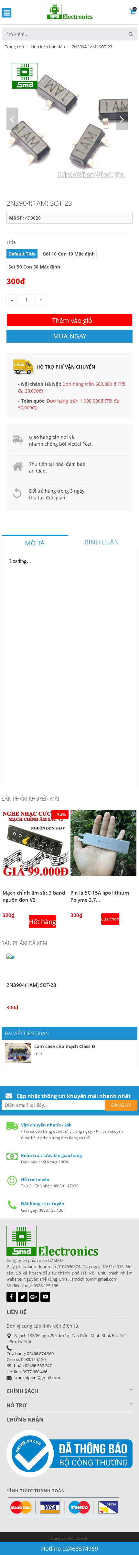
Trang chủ (14, 47)
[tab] (35, 542)
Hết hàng (42, 921)
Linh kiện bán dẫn (48, 47)
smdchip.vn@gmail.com (37, 1377)
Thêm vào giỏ (72, 320)
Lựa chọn (110, 919)
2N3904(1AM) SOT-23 (31, 985)
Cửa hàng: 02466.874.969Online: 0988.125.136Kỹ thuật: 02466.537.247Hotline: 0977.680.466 (30, 1363)
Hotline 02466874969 (69, 1548)
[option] (67, 119)
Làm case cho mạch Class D (64, 1046)
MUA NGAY (69, 336)
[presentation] (35, 543)
